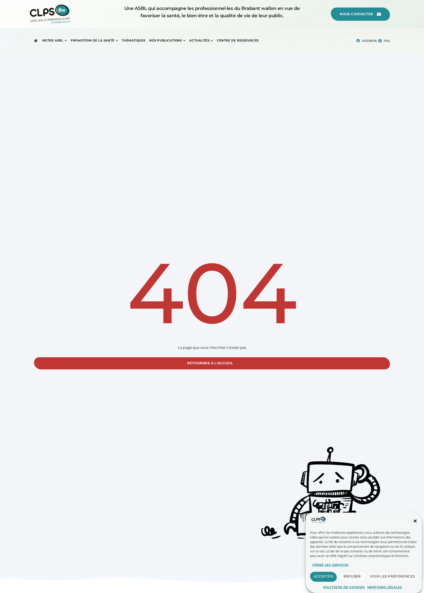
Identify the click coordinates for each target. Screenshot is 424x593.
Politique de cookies (344, 587)
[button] (415, 521)
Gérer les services (330, 565)
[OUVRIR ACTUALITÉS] (211, 40)
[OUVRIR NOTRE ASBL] (65, 40)
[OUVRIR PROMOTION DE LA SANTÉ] (116, 40)
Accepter (323, 576)
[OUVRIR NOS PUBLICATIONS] (184, 40)
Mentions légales (384, 587)
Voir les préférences (392, 576)
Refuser (352, 576)
